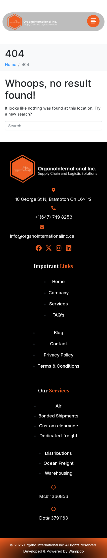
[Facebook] (38, 248)
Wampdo (76, 551)
